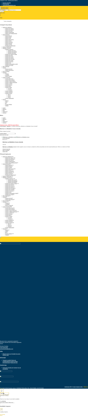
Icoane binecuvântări (9, 80)
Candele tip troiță (9, 65)
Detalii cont (10, 367)
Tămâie (6, 105)
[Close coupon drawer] (1, 409)
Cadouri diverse (6, 34)
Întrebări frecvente (16, 354)
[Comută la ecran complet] (3, 414)
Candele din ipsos (12, 50)
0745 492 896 (6, 4)
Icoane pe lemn (8, 93)
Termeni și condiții (7, 360)
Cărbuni (6, 100)
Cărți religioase (6, 66)
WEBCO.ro (85, 386)
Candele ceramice (9, 49)
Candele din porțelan (9, 59)
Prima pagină (3, 126)
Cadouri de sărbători (7, 27)
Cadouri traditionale (7, 47)
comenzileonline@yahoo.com (9, 5)
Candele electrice (9, 61)
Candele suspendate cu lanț (11, 64)
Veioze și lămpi (8, 76)
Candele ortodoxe (7, 48)
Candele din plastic (9, 58)
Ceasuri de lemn (8, 69)
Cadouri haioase (8, 43)
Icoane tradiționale (9, 98)
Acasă (4, 108)
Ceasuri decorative (9, 70)
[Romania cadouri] (4, 7)
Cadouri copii (8, 38)
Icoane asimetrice (9, 78)
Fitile (6, 102)
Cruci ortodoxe (6, 71)
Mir (6, 103)
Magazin (4, 109)
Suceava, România (7, 2)
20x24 (9, 96)
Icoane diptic (8, 86)
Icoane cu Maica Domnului (11, 82)
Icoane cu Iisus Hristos (10, 81)
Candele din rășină (12, 53)
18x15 (9, 94)
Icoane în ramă (8, 87)
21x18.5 (9, 88)
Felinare (7, 74)
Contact (4, 112)
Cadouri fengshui (9, 42)
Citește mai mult (6, 149)
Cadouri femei (8, 40)
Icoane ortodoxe (6, 77)
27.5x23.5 (10, 89)
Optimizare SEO (68, 386)
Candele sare (8, 62)
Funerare (5, 72)
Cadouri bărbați (8, 36)
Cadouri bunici (8, 37)
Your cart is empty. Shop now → (7, 402)
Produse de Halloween (10, 45)
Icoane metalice (8, 92)
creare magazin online (78, 386)
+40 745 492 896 (4, 347)
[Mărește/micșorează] (4, 414)
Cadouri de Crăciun (9, 28)
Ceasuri (4, 67)
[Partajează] (1, 414)
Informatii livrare (6, 362)
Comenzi (15, 367)
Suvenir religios (8, 104)
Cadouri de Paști (9, 31)
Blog (4, 110)
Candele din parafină (12, 51)
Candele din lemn (9, 55)
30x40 (9, 97)
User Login (2, 12)
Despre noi (5, 111)
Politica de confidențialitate (9, 361)
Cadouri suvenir (8, 44)
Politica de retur (14, 362)
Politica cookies (14, 361)
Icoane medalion (9, 91)
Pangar (4, 99)
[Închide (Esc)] (0, 414)
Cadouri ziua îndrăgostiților (11, 33)
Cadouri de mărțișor (9, 29)
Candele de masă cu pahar (11, 54)
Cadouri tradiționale (9, 32)
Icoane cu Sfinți (8, 83)
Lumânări (7, 75)
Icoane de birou (8, 85)
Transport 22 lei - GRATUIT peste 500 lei (9, 125)
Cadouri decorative (9, 39)
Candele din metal (9, 56)
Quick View (5, 151)
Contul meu (5, 367)
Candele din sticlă (9, 60)
